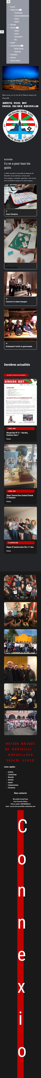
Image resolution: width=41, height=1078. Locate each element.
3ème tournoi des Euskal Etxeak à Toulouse (19, 496)
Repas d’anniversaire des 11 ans (20, 547)
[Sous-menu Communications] (21, 46)
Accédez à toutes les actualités (16, 375)
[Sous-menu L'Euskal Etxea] (20, 10)
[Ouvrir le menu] (2, 31)
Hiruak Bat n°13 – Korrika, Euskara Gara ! (17, 434)
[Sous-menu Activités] (17, 28)
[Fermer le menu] (8, 1)
